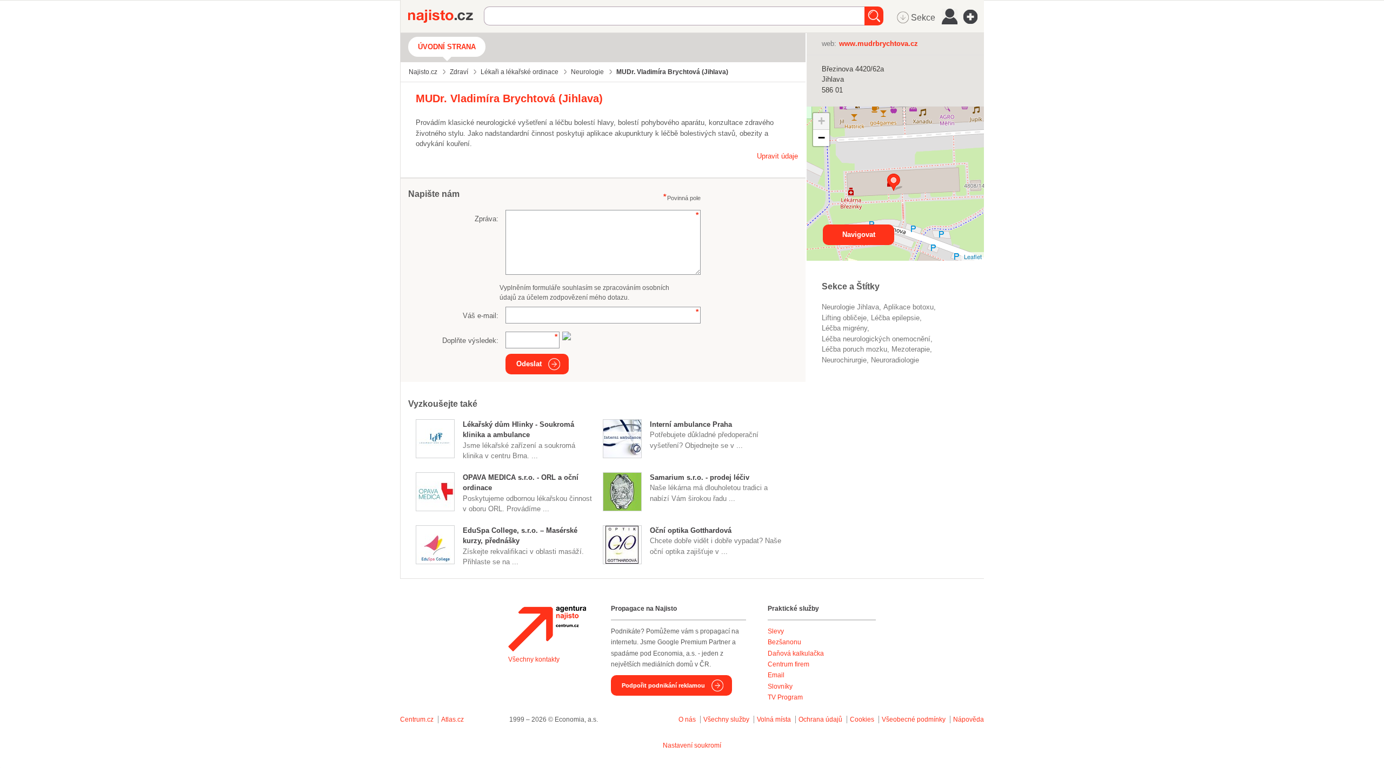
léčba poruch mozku (854, 349)
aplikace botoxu (908, 307)
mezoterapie (910, 349)
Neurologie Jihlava (850, 307)
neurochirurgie (844, 360)
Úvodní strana (447, 47)
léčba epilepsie (895, 318)
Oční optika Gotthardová (690, 530)
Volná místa (774, 719)
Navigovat (858, 234)
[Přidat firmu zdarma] (973, 17)
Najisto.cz (446, 16)
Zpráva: (486, 219)
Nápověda (968, 719)
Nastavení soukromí (692, 745)
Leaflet (973, 256)
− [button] (821, 137)
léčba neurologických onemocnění (876, 339)
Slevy (776, 631)
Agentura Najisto (547, 628)
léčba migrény (844, 328)
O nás (687, 719)
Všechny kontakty (534, 659)
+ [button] (821, 121)
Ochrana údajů (820, 719)
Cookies (862, 719)
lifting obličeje (844, 318)
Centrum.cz (417, 719)
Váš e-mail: (480, 316)
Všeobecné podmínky (914, 719)
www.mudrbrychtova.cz (878, 43)
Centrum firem (788, 664)
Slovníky (780, 686)
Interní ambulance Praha (691, 424)
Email (776, 675)
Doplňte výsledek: (470, 340)
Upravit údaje (777, 156)
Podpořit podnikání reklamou (663, 685)
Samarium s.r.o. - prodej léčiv (699, 477)
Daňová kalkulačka (796, 653)
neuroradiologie (895, 360)
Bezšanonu (784, 642)
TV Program (785, 697)
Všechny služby (727, 719)
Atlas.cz (452, 719)
